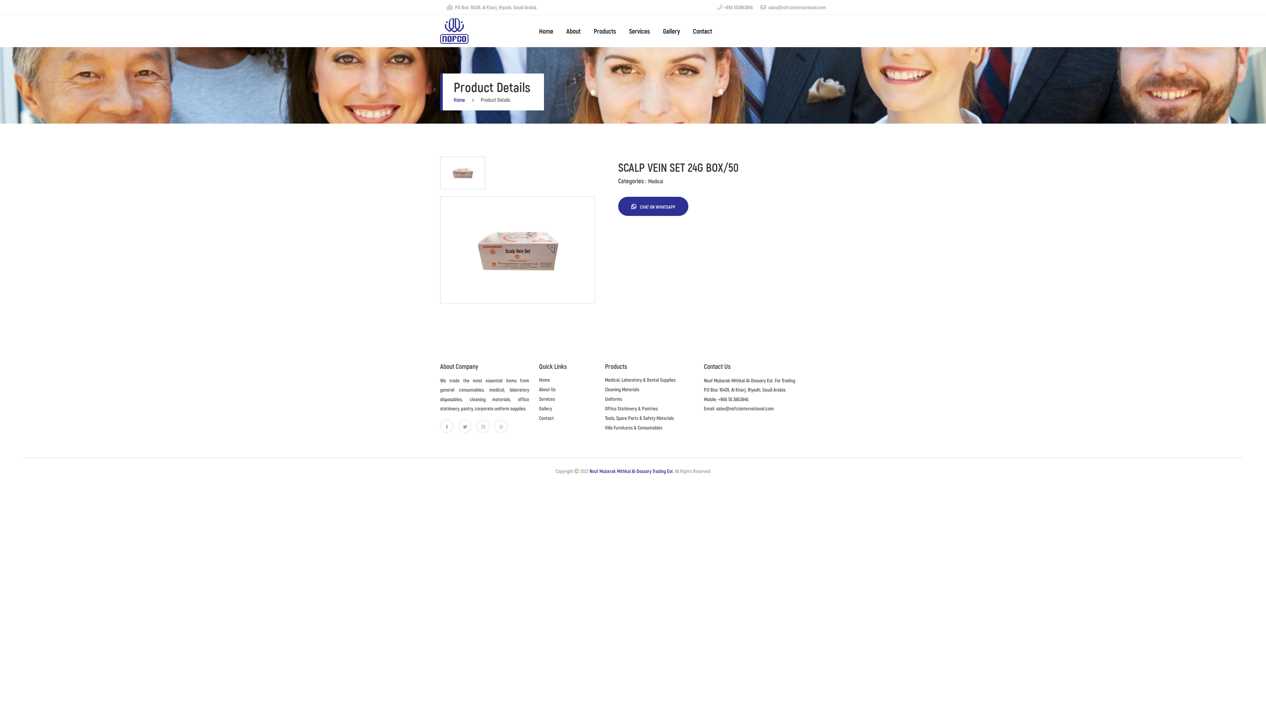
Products (605, 31)
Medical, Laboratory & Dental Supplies (640, 380)
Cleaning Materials (622, 389)
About (573, 31)
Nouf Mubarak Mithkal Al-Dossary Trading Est (631, 471)
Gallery (671, 31)
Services (639, 31)
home (546, 31)
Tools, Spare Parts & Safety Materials (639, 418)
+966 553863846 (738, 7)
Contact (702, 31)
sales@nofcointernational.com (796, 7)
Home (544, 380)
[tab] (462, 173)
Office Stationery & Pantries (631, 408)
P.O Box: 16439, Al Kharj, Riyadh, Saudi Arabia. (495, 7)
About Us (547, 389)
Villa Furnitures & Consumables (633, 427)
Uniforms (613, 399)
